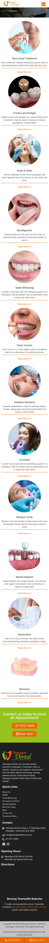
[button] (43, 4)
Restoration (24, 634)
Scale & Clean (24, 170)
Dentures (24, 689)
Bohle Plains (33, 907)
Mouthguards (24, 230)
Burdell (24, 907)
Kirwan (43, 907)
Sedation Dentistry (24, 402)
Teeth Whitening (24, 287)
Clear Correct (24, 345)
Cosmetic (24, 459)
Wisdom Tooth (24, 517)
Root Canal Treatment (24, 58)
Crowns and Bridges (24, 113)
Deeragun (15, 907)
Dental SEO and (11, 932)
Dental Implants (24, 577)
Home (4, 11)
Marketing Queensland (28, 932)
